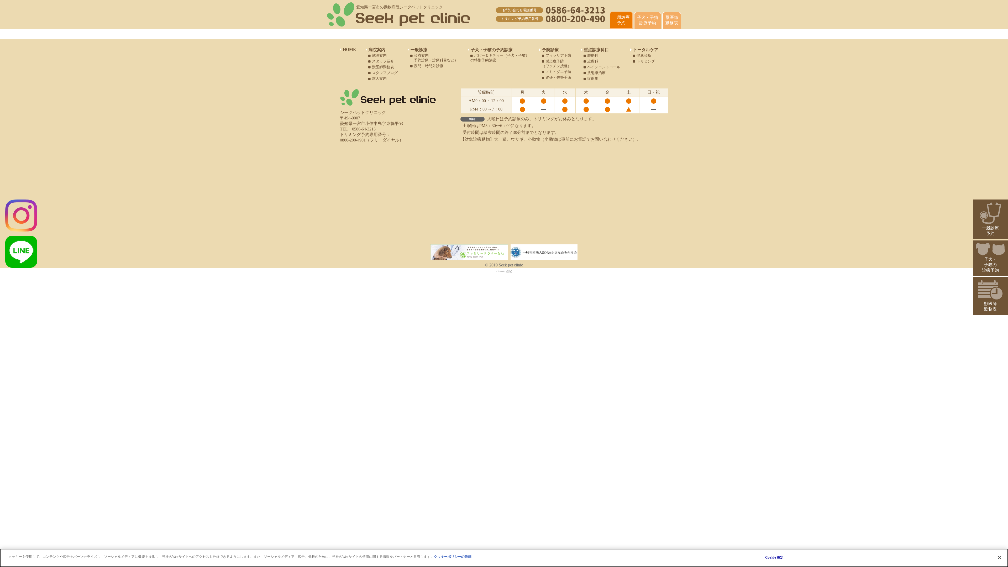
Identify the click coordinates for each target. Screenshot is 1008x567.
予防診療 (550, 50)
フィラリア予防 (558, 55)
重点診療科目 (596, 50)
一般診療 (419, 50)
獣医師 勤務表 (671, 20)
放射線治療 (596, 73)
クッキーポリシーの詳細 (452, 557)
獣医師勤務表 (383, 67)
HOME (349, 49)
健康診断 (644, 55)
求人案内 (379, 79)
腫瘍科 (592, 55)
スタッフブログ (385, 73)
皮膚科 (592, 61)
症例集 (592, 79)
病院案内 (377, 50)
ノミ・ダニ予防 (558, 72)
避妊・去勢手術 (558, 78)
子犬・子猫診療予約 (647, 20)
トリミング (646, 61)
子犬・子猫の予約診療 (492, 50)
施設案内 (379, 55)
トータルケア (645, 50)
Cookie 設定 (504, 271)
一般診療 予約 (621, 20)
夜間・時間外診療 (428, 66)
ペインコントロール (603, 67)
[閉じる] (999, 557)
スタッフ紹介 (383, 61)
